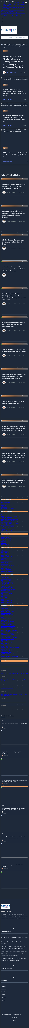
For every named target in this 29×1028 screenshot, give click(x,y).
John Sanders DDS (11, 72)
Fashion (3, 994)
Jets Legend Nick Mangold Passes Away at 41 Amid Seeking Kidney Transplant (14, 938)
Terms (14, 1020)
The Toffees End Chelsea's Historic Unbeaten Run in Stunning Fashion (14, 350)
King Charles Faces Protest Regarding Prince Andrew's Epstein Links (14, 673)
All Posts (3, 986)
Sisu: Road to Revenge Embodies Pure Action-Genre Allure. (13, 402)
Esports (3, 991)
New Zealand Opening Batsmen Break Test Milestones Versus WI (13, 701)
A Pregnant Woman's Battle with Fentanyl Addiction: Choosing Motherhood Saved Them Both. (13, 809)
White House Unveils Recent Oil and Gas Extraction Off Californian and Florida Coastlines (14, 724)
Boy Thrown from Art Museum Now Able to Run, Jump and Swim (14, 481)
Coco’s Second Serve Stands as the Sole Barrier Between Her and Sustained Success (13, 324)
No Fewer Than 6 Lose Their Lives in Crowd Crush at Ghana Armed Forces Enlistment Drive (14, 837)
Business (3, 989)
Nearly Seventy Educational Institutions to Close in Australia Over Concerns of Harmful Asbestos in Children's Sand (14, 4)
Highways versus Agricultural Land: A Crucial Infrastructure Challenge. (12, 10)
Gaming (3, 1000)
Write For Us (14, 1017)
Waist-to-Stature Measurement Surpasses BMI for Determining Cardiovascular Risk (13, 954)
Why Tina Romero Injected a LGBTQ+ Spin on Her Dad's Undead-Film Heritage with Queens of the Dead (14, 297)
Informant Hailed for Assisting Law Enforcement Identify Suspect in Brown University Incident (14, 376)
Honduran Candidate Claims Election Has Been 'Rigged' (13, 942)
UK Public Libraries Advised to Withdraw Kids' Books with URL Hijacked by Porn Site (16, 155)
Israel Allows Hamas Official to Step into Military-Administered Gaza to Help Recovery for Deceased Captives (13, 61)
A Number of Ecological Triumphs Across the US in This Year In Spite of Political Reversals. (13, 269)
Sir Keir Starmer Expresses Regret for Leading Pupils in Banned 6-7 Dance (13, 242)
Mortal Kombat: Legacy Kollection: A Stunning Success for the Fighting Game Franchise (14, 781)
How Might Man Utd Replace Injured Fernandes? (13, 15)
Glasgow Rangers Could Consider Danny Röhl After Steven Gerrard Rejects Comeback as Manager (13, 428)
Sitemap (14, 1023)
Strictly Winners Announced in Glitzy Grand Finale (14, 951)
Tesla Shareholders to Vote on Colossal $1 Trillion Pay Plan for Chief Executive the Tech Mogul (14, 947)
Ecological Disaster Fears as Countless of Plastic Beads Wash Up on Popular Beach (13, 959)
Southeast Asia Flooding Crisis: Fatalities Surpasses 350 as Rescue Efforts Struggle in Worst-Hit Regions (13, 214)
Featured (3, 997)
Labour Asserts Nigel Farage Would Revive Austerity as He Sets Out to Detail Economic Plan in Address (14, 455)
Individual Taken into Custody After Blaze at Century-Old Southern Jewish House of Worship (14, 186)
